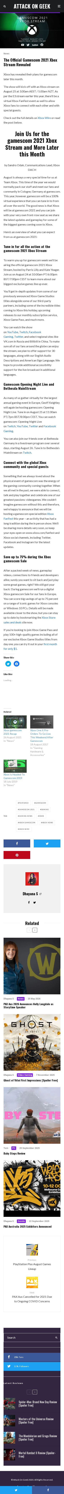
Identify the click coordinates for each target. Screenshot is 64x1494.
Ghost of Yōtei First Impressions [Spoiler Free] (31, 1080)
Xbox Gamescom (27, 823)
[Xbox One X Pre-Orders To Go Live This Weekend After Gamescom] (41, 722)
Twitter (18, 336)
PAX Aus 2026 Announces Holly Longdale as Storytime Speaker (28, 1005)
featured (24, 803)
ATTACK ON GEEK (32, 6)
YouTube (12, 332)
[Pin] (17, 855)
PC (13, 1148)
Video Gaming (25, 1075)
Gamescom (40, 803)
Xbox (41, 816)
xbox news (47, 823)
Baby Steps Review (14, 1153)
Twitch (23, 332)
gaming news (25, 816)
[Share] (17, 843)
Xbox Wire (44, 117)
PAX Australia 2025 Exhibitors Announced (28, 1226)
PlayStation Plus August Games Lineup (32, 1264)
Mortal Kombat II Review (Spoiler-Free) (37, 1454)
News (6, 53)
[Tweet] (47, 843)
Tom (6, 1148)
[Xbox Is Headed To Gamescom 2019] (15, 766)
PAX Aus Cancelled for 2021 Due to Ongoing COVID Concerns (32, 1297)
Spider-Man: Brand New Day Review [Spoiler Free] (38, 1403)
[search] (56, 1337)
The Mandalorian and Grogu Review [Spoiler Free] (38, 1437)
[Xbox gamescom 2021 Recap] (15, 722)
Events (21, 1221)
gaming (45, 809)
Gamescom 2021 (26, 809)
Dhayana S (30, 893)
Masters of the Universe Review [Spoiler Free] (36, 1420)
